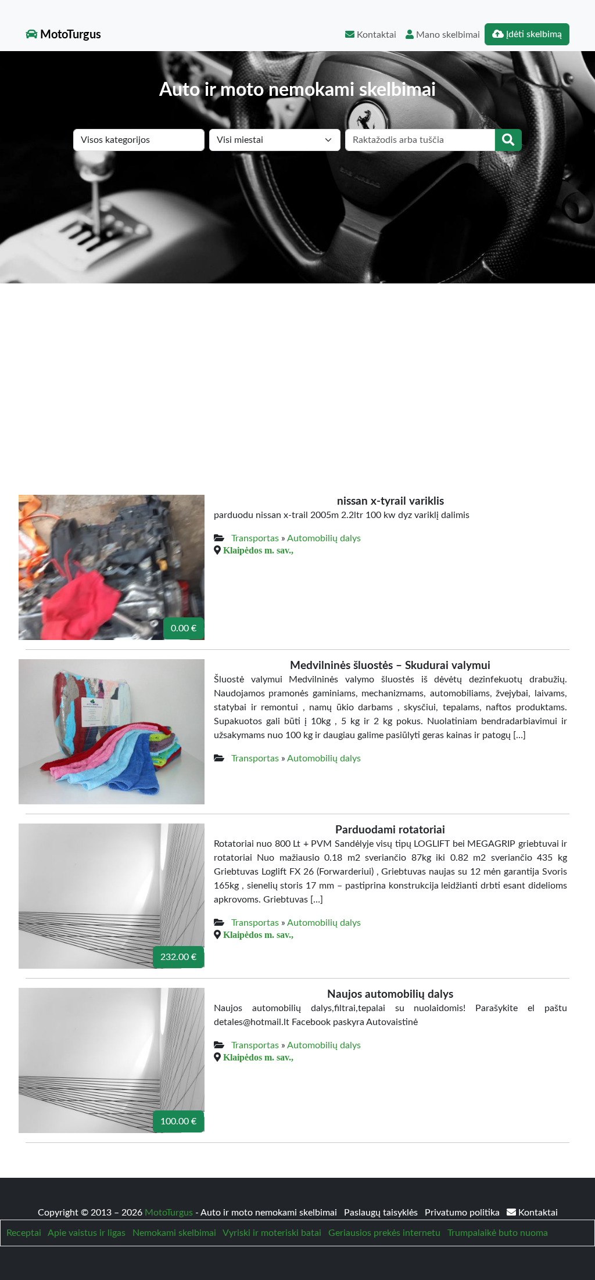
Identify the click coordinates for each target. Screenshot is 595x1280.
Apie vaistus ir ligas (87, 1233)
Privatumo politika (463, 1212)
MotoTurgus (69, 35)
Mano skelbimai (447, 34)
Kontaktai (375, 34)
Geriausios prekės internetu (384, 1233)
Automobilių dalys (324, 538)
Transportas (255, 538)
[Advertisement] (297, 370)
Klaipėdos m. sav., (258, 550)
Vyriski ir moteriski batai (272, 1233)
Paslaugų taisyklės (382, 1212)
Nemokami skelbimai (174, 1233)
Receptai (23, 1233)
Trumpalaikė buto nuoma (497, 1233)
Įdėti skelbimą (533, 34)
